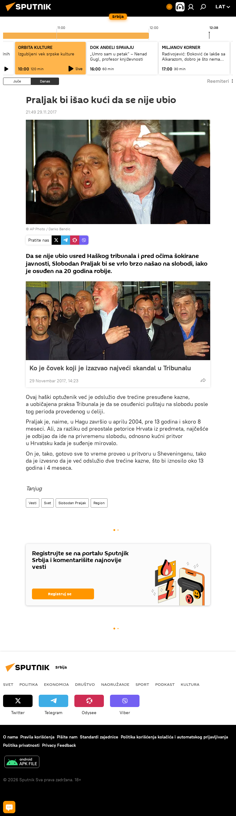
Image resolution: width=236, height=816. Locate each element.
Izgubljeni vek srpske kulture (46, 54)
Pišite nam (67, 737)
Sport (142, 684)
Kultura (190, 684)
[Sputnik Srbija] (30, 12)
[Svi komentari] (9, 807)
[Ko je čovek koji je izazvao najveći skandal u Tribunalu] (118, 320)
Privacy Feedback (59, 745)
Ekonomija (56, 684)
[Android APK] (22, 763)
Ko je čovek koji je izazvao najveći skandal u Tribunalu (110, 368)
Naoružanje (115, 684)
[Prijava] (191, 7)
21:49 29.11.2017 (41, 112)
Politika (28, 684)
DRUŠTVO (85, 684)
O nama (10, 737)
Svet (47, 502)
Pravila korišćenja (37, 737)
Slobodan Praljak (72, 502)
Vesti (33, 502)
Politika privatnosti (21, 745)
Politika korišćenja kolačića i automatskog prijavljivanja (174, 737)
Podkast (165, 684)
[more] (203, 380)
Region (99, 502)
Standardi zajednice (99, 737)
